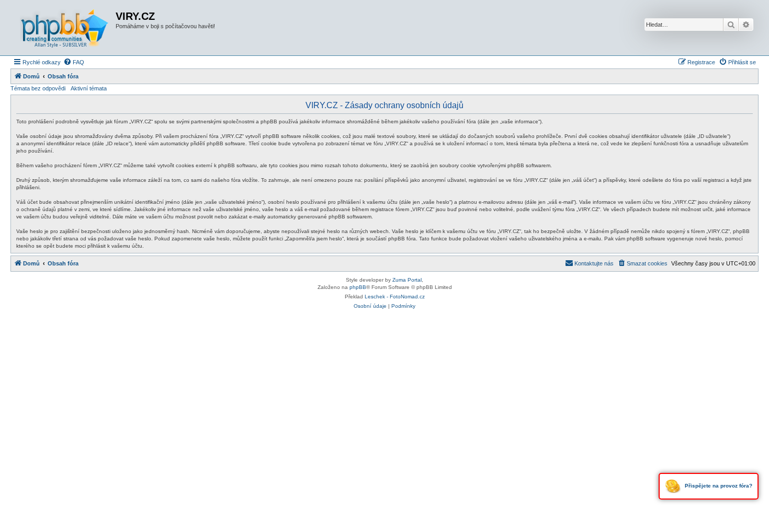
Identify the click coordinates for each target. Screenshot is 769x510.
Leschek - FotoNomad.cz (395, 296)
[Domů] (64, 28)
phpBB (357, 287)
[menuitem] (73, 62)
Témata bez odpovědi (37, 88)
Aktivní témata (89, 88)
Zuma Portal (407, 280)
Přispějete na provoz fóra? (717, 486)
